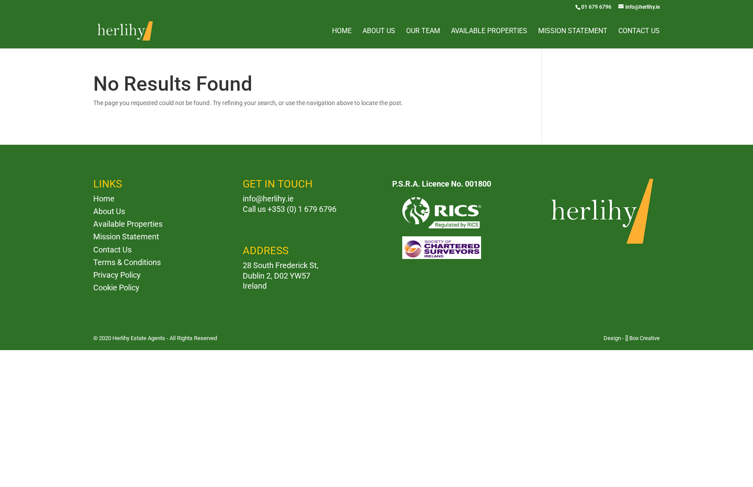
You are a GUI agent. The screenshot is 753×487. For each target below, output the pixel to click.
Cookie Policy (116, 287)
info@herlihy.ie (268, 198)
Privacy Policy (117, 274)
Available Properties (489, 31)
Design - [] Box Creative (632, 338)
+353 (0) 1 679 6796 (302, 209)
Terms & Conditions (127, 262)
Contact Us (639, 31)
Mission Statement (572, 31)
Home (342, 31)
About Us (379, 31)
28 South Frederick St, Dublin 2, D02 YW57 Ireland (281, 276)
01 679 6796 (596, 7)
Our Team (423, 31)
